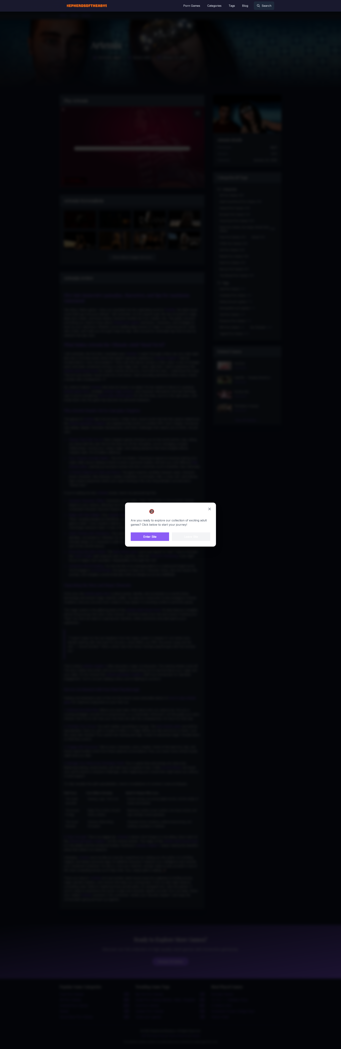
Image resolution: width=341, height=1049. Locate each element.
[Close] (209, 509)
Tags (232, 5)
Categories (214, 5)
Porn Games (191, 5)
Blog (245, 5)
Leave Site (191, 536)
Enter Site (149, 536)
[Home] (87, 5)
